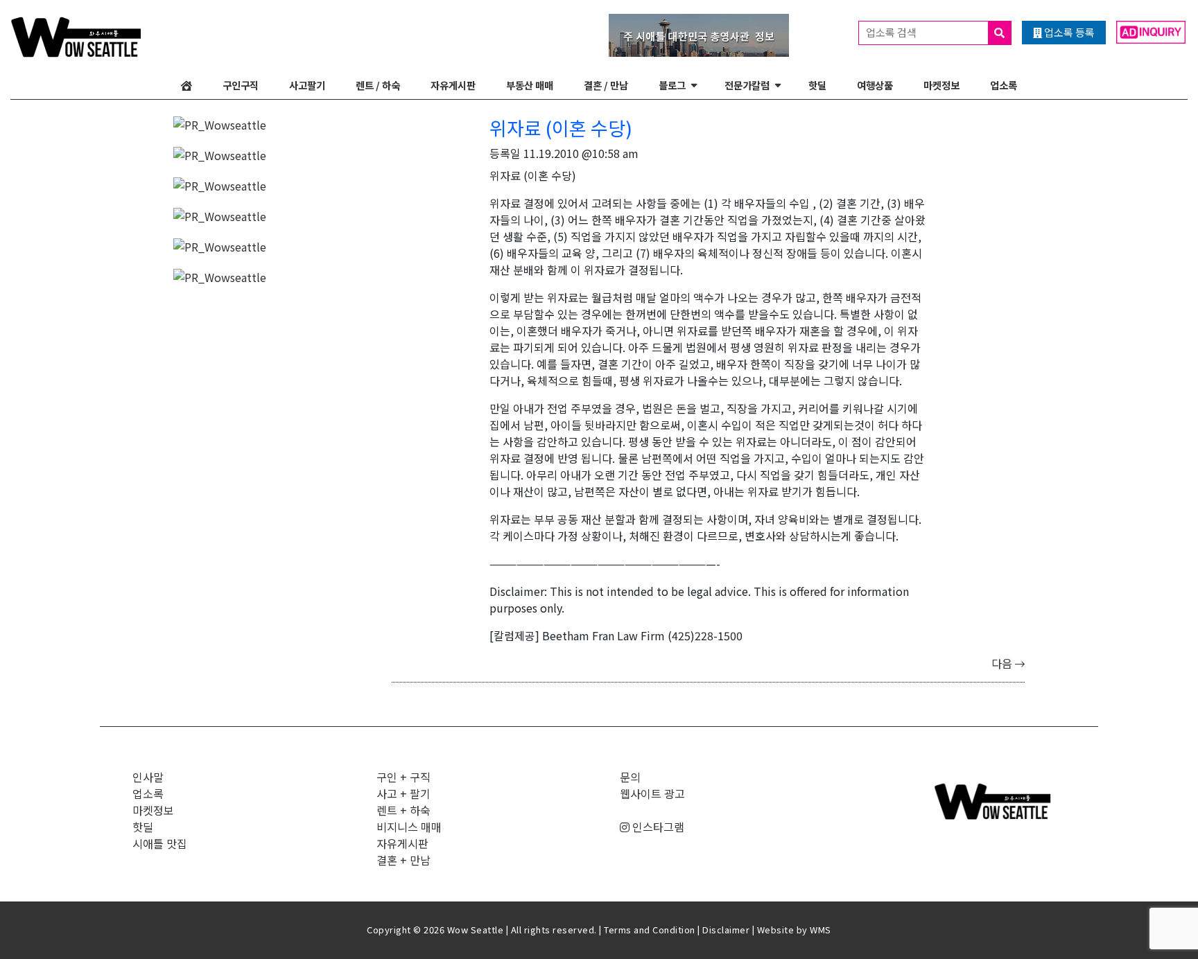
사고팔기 (307, 85)
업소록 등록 (1068, 32)
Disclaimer (725, 929)
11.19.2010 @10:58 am (581, 153)
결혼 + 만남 (403, 860)
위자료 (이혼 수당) (560, 127)
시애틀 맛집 (159, 843)
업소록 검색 (892, 32)
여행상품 (875, 85)
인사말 (148, 776)
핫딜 (817, 85)
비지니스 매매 (409, 826)
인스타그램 (657, 826)
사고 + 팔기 (403, 793)
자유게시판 (453, 85)
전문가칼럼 (747, 85)
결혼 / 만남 (606, 85)
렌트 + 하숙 (403, 810)
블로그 (672, 85)
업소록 (1003, 85)
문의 (630, 776)
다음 (1003, 663)
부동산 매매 (529, 85)
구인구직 (241, 85)
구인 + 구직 (403, 776)
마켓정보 (941, 85)
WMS (820, 929)
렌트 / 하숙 (378, 85)
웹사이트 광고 (652, 793)
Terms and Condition (649, 929)
